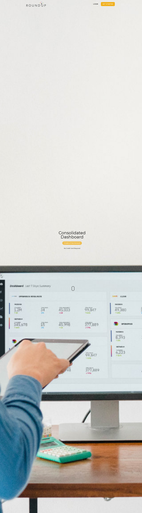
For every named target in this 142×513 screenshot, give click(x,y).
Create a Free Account (72, 243)
